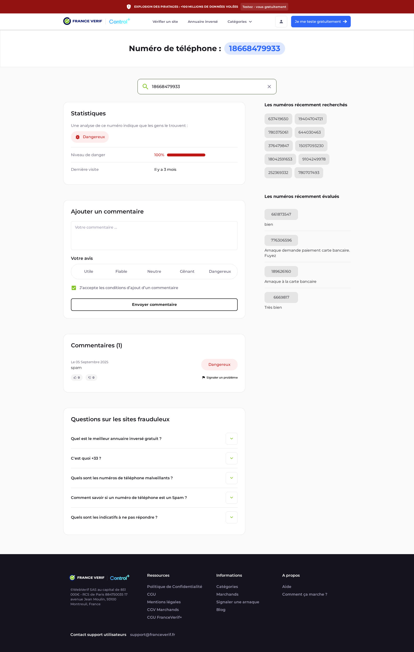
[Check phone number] (145, 86)
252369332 (278, 172)
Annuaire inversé (203, 21)
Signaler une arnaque (237, 602)
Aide (286, 586)
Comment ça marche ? (304, 594)
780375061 (278, 132)
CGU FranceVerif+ (164, 617)
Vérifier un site (165, 21)
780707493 (308, 172)
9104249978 (314, 159)
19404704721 (311, 119)
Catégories (237, 21)
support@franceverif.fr (152, 634)
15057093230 (311, 145)
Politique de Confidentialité (174, 586)
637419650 (278, 119)
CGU (151, 594)
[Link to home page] (82, 21)
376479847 (278, 145)
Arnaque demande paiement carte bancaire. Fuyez (307, 253)
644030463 (310, 132)
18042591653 (280, 159)
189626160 (281, 271)
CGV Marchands (163, 609)
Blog (220, 609)
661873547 (281, 214)
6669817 (281, 297)
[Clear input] (269, 86)
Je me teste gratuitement (318, 21)
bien (268, 224)
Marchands (227, 594)
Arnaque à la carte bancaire (290, 281)
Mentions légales (164, 602)
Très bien (273, 307)
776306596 (281, 240)
